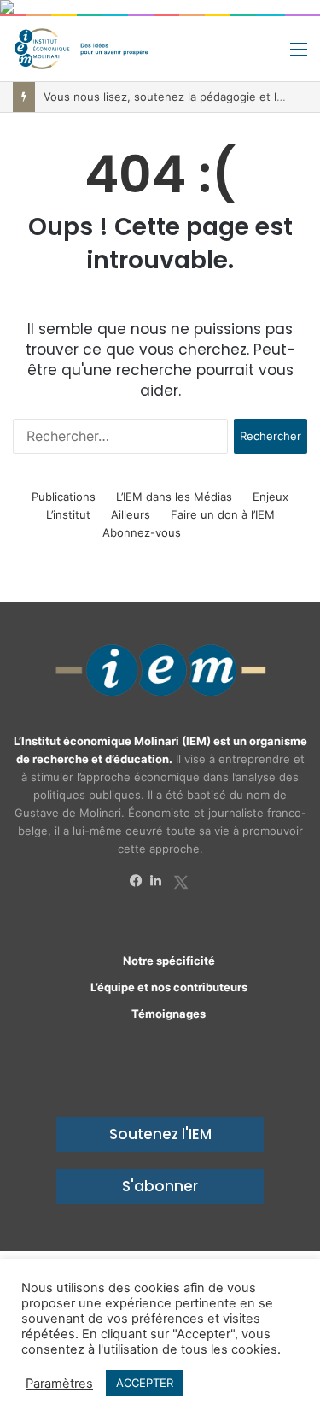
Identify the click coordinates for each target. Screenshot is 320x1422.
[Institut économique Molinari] (81, 48)
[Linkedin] (160, 881)
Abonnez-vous (141, 532)
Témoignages (168, 1013)
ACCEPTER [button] (144, 1383)
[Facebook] (140, 881)
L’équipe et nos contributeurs (168, 987)
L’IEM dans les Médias (174, 496)
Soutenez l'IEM (160, 1134)
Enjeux (270, 496)
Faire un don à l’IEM (223, 514)
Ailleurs (130, 514)
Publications (64, 496)
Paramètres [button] (59, 1383)
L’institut (68, 514)
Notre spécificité (169, 960)
